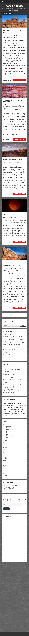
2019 (6, 449)
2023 (6, 442)
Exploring (13, 405)
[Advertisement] (14, 539)
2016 (6, 453)
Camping (19, 403)
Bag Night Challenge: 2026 (9, 368)
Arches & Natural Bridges (9, 386)
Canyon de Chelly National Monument (12, 126)
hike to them (9, 285)
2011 (6, 462)
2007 (6, 468)
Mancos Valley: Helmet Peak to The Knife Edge (14, 344)
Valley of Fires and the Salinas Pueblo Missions (14, 21)
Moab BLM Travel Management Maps (12, 377)
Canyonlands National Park (15, 167)
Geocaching (6, 407)
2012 (6, 460)
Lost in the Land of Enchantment (11, 35)
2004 (6, 473)
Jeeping (23, 409)
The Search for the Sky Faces (14, 253)
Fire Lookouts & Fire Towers (10, 387)
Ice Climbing (16, 409)
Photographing (7, 413)
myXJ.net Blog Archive (9, 487)
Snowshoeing (20, 413)
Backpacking (7, 403)
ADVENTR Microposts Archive (10, 485)
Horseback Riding (7, 409)
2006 (6, 470)
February (9, 436)
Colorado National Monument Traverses (12, 384)
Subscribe (6, 508)
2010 (6, 463)
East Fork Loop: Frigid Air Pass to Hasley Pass (14, 354)
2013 (6, 458)
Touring (5, 415)
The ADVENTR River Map (9, 374)
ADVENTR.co (14, 5)
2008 (6, 467)
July (8, 427)
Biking (13, 403)
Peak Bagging (17, 411)
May (8, 431)
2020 (6, 447)
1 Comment (6, 139)
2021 (6, 445)
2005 (6, 471)
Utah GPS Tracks (7, 382)
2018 (6, 450)
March (9, 434)
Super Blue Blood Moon (14, 205)
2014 (6, 457)
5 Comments (7, 194)
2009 (6, 465)
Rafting (14, 413)
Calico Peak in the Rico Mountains (11, 334)
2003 (6, 475)
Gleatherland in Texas (13, 53)
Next (24, 315)
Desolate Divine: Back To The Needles (14, 150)
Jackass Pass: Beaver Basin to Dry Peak (12, 349)
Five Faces (21, 275)
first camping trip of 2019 (9, 172)
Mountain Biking (8, 411)
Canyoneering (6, 405)
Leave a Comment (8, 80)
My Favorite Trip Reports (9, 392)
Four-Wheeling (21, 405)
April (8, 432)
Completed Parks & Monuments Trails (12, 390)
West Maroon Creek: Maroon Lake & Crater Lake (14, 342)
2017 (6, 452)
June (8, 429)
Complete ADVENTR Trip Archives (11, 488)
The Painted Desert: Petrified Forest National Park (14, 91)
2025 (6, 439)
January (9, 437)
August (9, 426)
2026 (6, 424)
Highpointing (13, 407)
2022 (6, 444)
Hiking (20, 407)
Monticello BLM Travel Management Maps (13, 379)
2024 (6, 440)
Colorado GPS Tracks (9, 381)
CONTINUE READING (20, 80)
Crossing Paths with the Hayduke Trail (12, 376)
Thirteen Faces (7, 276)
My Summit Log (7, 372)
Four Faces (15, 275)
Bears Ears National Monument (11, 296)
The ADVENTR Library (8, 389)
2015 (6, 455)
